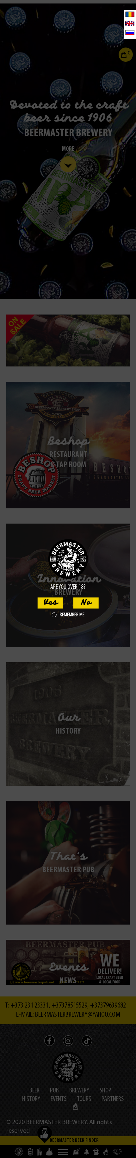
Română (129, 14)
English (129, 23)
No (86, 602)
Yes (50, 602)
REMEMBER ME (72, 615)
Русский (129, 32)
